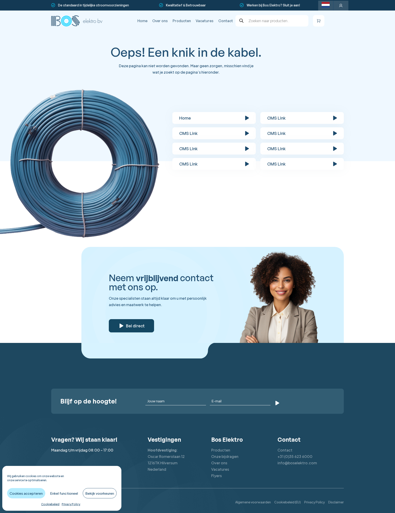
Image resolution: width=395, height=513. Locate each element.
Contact (225, 21)
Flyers (216, 475)
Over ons (160, 21)
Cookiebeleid (50, 504)
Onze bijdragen (224, 456)
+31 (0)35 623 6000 (295, 456)
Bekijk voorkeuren (99, 493)
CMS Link (276, 117)
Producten (182, 21)
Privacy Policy (71, 504)
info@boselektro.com (297, 462)
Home (142, 21)
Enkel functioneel (64, 493)
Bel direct (135, 325)
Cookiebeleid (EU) (287, 502)
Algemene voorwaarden (253, 502)
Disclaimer (336, 502)
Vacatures (205, 21)
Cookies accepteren (26, 493)
